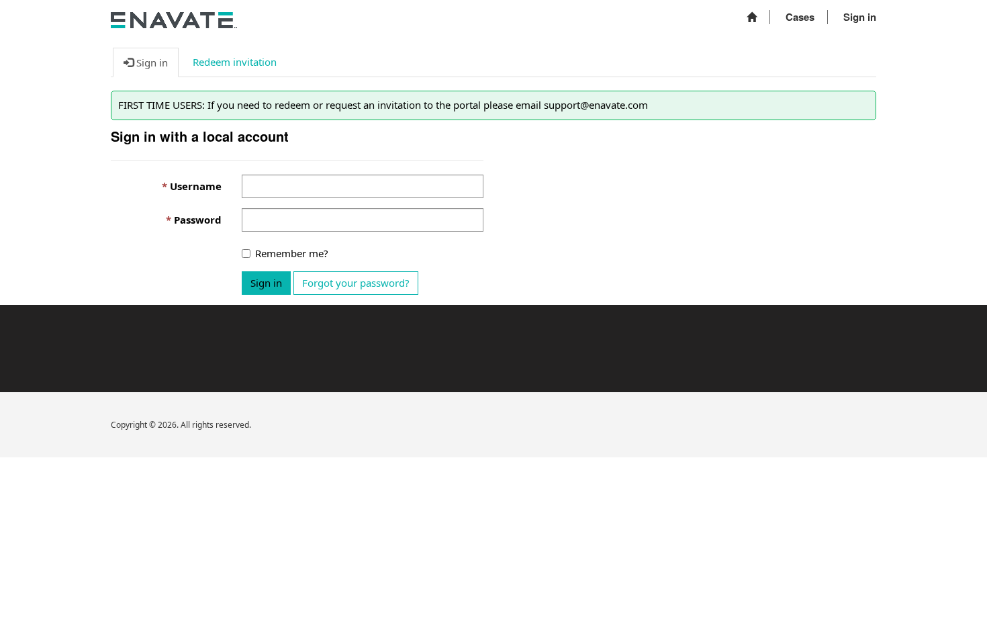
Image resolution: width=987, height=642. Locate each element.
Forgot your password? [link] (356, 282)
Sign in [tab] (151, 62)
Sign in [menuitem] (859, 16)
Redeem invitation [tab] (235, 61)
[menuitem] (752, 17)
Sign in (266, 282)
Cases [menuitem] (800, 16)
